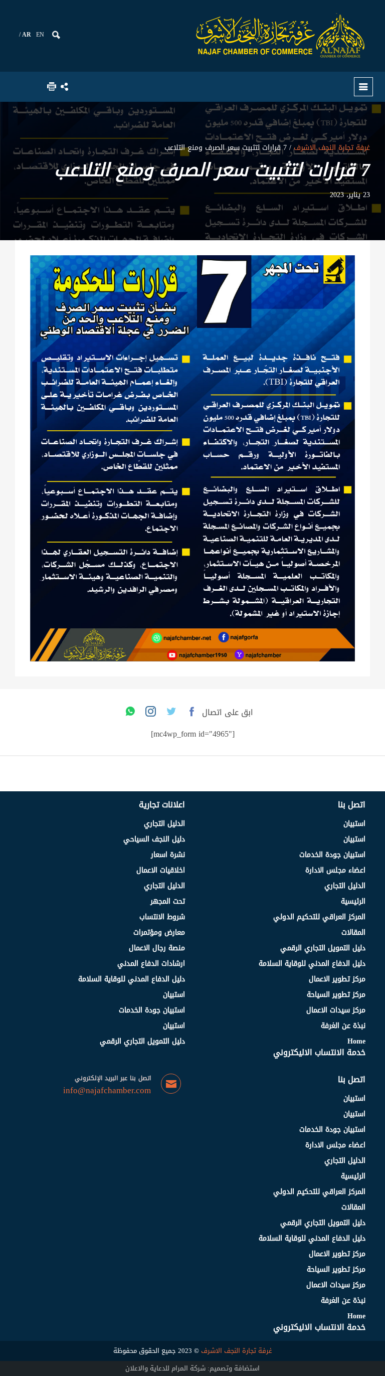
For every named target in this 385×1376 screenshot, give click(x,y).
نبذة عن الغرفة (343, 1026)
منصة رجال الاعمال (157, 948)
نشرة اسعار (168, 855)
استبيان (354, 823)
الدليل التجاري (344, 886)
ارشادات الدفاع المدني (151, 963)
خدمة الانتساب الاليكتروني (319, 1052)
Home (356, 1041)
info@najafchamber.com (107, 1090)
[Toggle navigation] (363, 86)
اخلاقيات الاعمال (160, 870)
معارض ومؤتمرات (159, 932)
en (40, 34)
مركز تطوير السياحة (336, 994)
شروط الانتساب (162, 917)
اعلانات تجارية (162, 804)
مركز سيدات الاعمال (335, 1010)
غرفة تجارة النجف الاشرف (330, 147)
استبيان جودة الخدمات (332, 855)
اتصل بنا (351, 804)
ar (26, 34)
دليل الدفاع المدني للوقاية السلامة (312, 963)
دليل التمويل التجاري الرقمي (322, 948)
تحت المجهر (167, 901)
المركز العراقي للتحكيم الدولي (319, 917)
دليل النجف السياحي (154, 839)
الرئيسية (353, 901)
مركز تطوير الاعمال (337, 979)
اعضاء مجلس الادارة (335, 870)
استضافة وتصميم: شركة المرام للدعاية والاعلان (192, 1368)
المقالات (353, 932)
